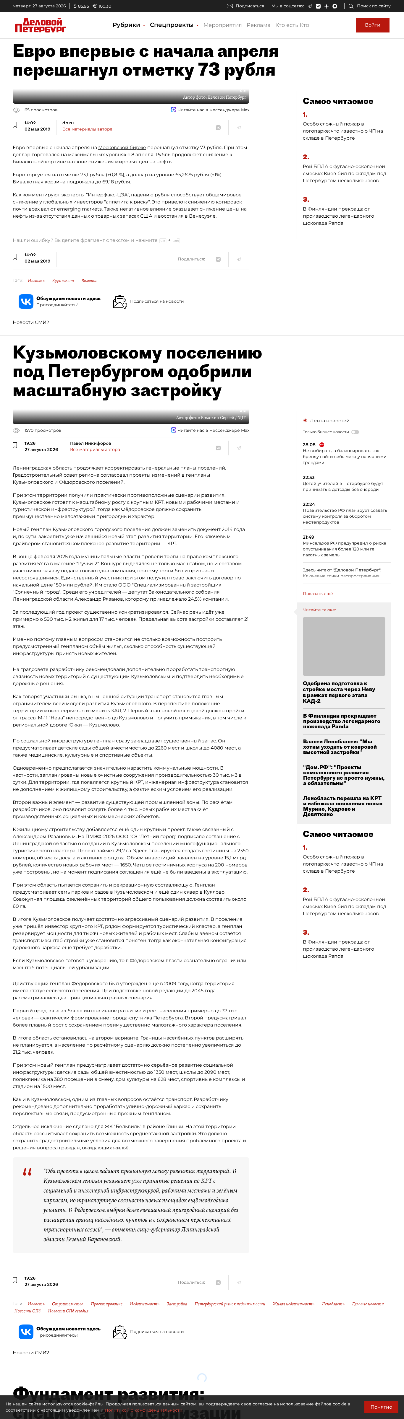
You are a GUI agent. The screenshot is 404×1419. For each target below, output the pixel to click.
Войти (372, 25)
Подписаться (250, 6)
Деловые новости (368, 1304)
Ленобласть (333, 1304)
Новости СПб (27, 1311)
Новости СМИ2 (31, 322)
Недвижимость (144, 1304)
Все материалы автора (87, 129)
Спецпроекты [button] (172, 24)
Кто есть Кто (292, 25)
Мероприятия (222, 25)
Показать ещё (318, 593)
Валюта (88, 280)
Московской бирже (122, 147)
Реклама (259, 25)
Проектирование (106, 1304)
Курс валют (63, 280)
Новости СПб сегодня (68, 1311)
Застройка (177, 1304)
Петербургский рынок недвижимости (230, 1304)
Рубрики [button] (127, 24)
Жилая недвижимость (293, 1304)
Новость (36, 280)
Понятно (381, 1407)
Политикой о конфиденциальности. (144, 1410)
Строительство (67, 1304)
